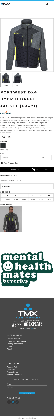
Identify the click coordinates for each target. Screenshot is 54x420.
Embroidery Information (16, 341)
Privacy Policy (12, 372)
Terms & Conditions (14, 375)
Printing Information (15, 344)
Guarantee (11, 370)
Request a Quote (13, 339)
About (9, 349)
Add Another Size (11, 163)
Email (9, 384)
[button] (27, 269)
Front (6, 85)
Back (18, 85)
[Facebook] (9, 402)
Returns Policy (12, 367)
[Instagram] (17, 402)
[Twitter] (13, 402)
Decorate (4, 176)
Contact (10, 346)
